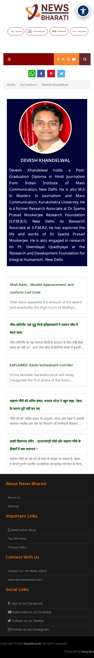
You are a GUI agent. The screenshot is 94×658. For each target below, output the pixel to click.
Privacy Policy (17, 547)
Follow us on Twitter (27, 620)
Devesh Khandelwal (55, 85)
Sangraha (87, 651)
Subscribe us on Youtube (31, 612)
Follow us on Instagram (30, 629)
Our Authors (28, 85)
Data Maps (82, 31)
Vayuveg (19, 31)
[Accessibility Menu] (83, 11)
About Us (14, 497)
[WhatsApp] (32, 73)
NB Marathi (61, 31)
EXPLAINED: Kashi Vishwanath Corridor (41, 365)
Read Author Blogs (23, 530)
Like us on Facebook (26, 603)
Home (11, 85)
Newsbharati (32, 643)
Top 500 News (17, 538)
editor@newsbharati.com (25, 579)
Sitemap (13, 506)
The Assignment (40, 31)
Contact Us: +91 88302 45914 (27, 571)
